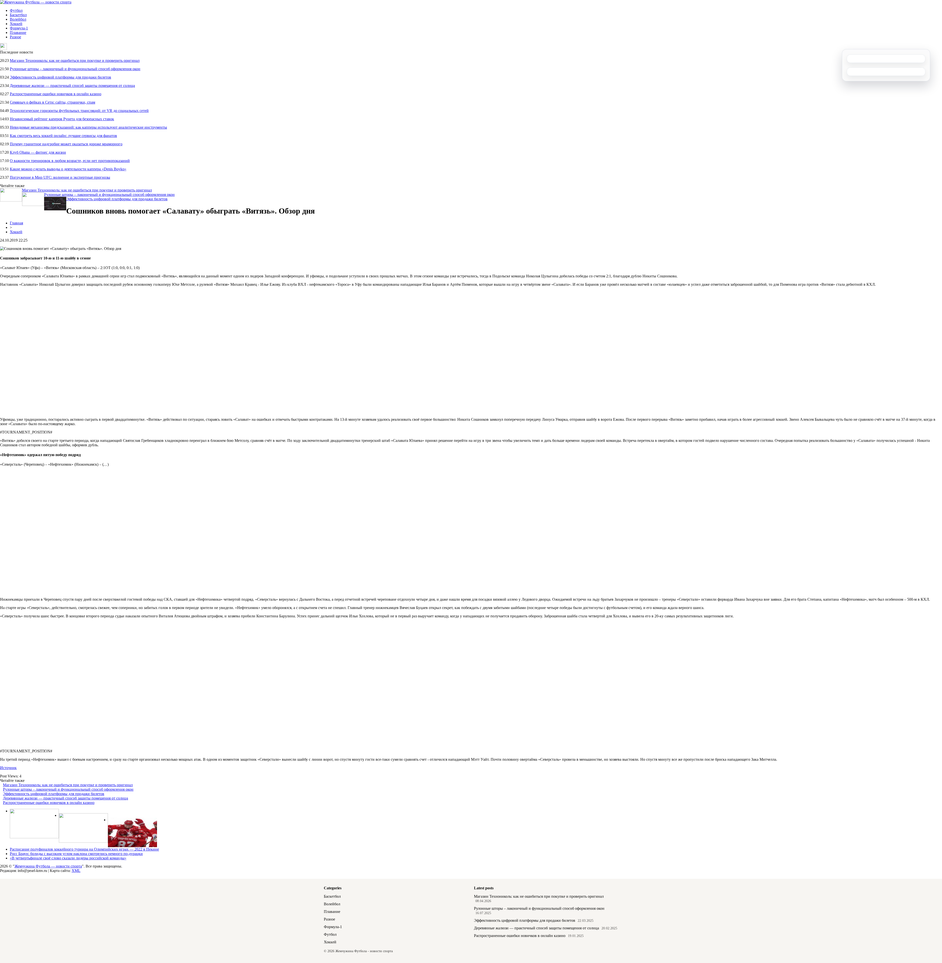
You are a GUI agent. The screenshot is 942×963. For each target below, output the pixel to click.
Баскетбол (18, 15)
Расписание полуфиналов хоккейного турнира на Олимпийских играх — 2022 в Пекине (84, 849)
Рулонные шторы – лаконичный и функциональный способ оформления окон (75, 69)
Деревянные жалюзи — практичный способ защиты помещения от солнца (72, 85)
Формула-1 (19, 28)
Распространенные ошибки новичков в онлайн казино (55, 94)
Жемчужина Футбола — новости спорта (48, 866)
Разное (15, 37)
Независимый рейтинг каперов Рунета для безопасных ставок (62, 119)
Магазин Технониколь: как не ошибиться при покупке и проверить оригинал (75, 60)
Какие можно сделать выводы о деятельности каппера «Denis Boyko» (68, 169)
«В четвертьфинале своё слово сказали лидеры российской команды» (68, 858)
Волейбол (18, 19)
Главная (16, 223)
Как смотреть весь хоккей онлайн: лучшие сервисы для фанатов (63, 136)
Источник (8, 768)
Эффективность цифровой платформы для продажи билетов (60, 77)
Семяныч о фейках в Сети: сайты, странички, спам (52, 102)
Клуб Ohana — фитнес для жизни (38, 152)
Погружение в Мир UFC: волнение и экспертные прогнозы (60, 177)
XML (76, 870)
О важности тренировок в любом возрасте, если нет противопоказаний (70, 161)
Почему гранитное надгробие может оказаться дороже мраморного (66, 144)
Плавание (18, 32)
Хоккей (16, 24)
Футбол (16, 10)
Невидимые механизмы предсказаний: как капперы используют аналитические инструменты (88, 127)
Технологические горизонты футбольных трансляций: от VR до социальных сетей (79, 111)
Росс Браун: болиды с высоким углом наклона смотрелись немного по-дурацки (76, 854)
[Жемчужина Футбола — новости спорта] (35, 2)
